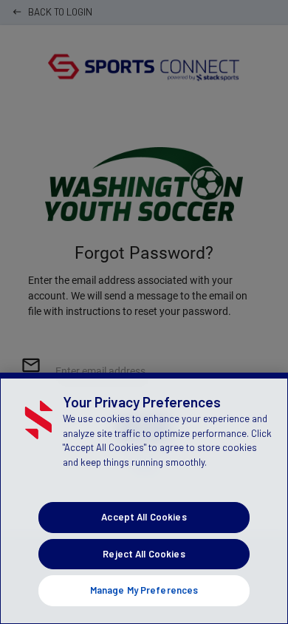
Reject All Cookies (144, 554)
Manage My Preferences (144, 590)
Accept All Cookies (143, 517)
